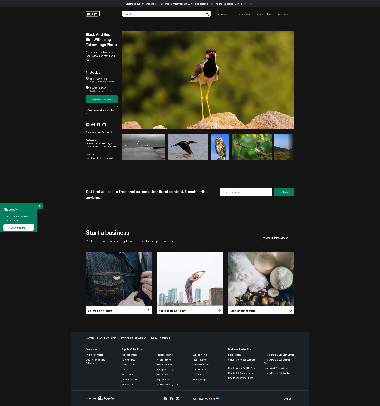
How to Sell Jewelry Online (241, 372)
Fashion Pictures (165, 354)
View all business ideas (275, 237)
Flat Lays (125, 369)
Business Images (129, 354)
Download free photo (101, 99)
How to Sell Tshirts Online (240, 377)
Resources (283, 13)
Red (103, 143)
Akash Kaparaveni (103, 131)
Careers (90, 337)
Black (114, 146)
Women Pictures (129, 374)
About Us (165, 337)
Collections (222, 13)
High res (145, 157)
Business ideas (264, 13)
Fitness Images (200, 379)
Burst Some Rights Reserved (99, 157)
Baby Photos (127, 384)
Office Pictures (128, 364)
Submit (284, 192)
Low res (156, 157)
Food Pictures (199, 359)
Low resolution (98, 87)
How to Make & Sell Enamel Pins (277, 361)
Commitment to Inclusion (132, 337)
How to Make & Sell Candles (277, 372)
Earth (88, 146)
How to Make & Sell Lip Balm (241, 367)
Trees (103, 146)
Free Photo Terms (106, 337)
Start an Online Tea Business (241, 359)
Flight (109, 143)
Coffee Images (128, 359)
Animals (95, 146)
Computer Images (201, 364)
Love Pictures (199, 374)
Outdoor (89, 143)
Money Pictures (164, 364)
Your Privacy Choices (204, 398)
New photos (243, 13)
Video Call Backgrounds (168, 384)
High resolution (98, 78)
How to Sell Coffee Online (276, 367)
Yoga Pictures (163, 379)
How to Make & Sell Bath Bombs (279, 354)
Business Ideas (235, 354)
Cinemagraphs (199, 369)
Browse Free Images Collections (95, 361)
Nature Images (164, 359)
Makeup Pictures (200, 354)
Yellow (98, 143)
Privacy (153, 337)
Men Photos (162, 374)
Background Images (166, 369)
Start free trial (18, 227)
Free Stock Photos (94, 354)
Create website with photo (101, 110)
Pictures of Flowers (130, 379)
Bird (109, 146)
